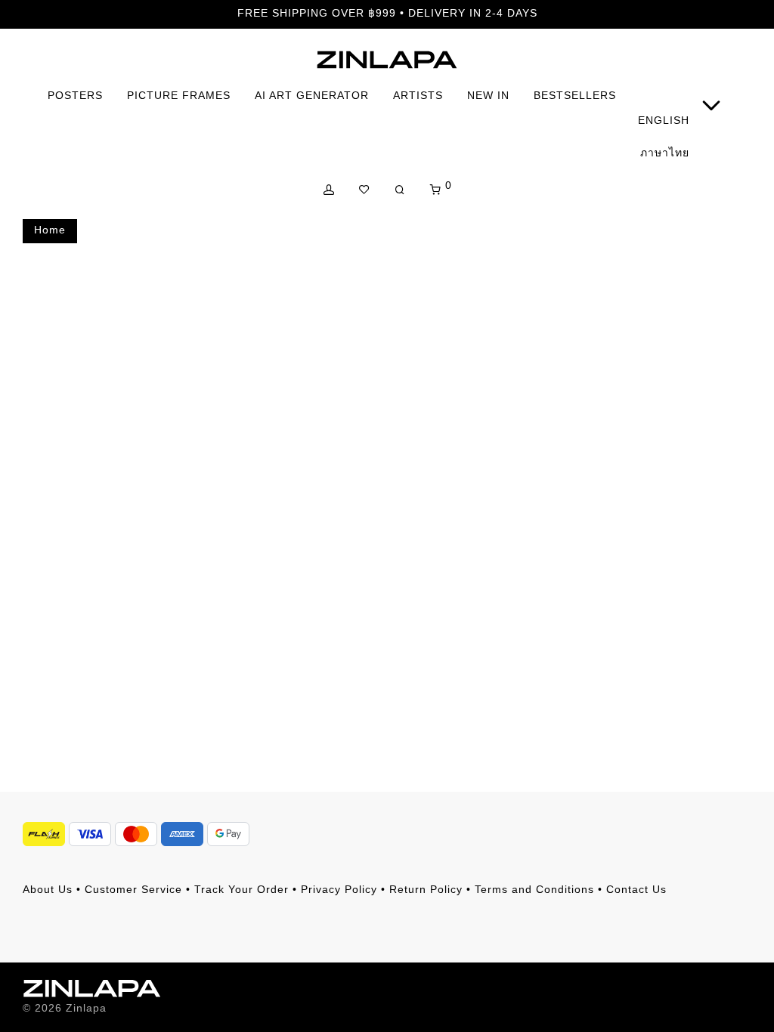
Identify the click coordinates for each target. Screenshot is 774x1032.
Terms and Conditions (534, 889)
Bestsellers (575, 95)
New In (488, 95)
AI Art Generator (312, 95)
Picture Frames (179, 95)
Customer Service (133, 889)
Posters (75, 95)
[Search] (400, 190)
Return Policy (426, 889)
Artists (418, 95)
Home (50, 230)
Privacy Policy (339, 889)
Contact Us (636, 889)
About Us (48, 889)
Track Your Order (241, 889)
